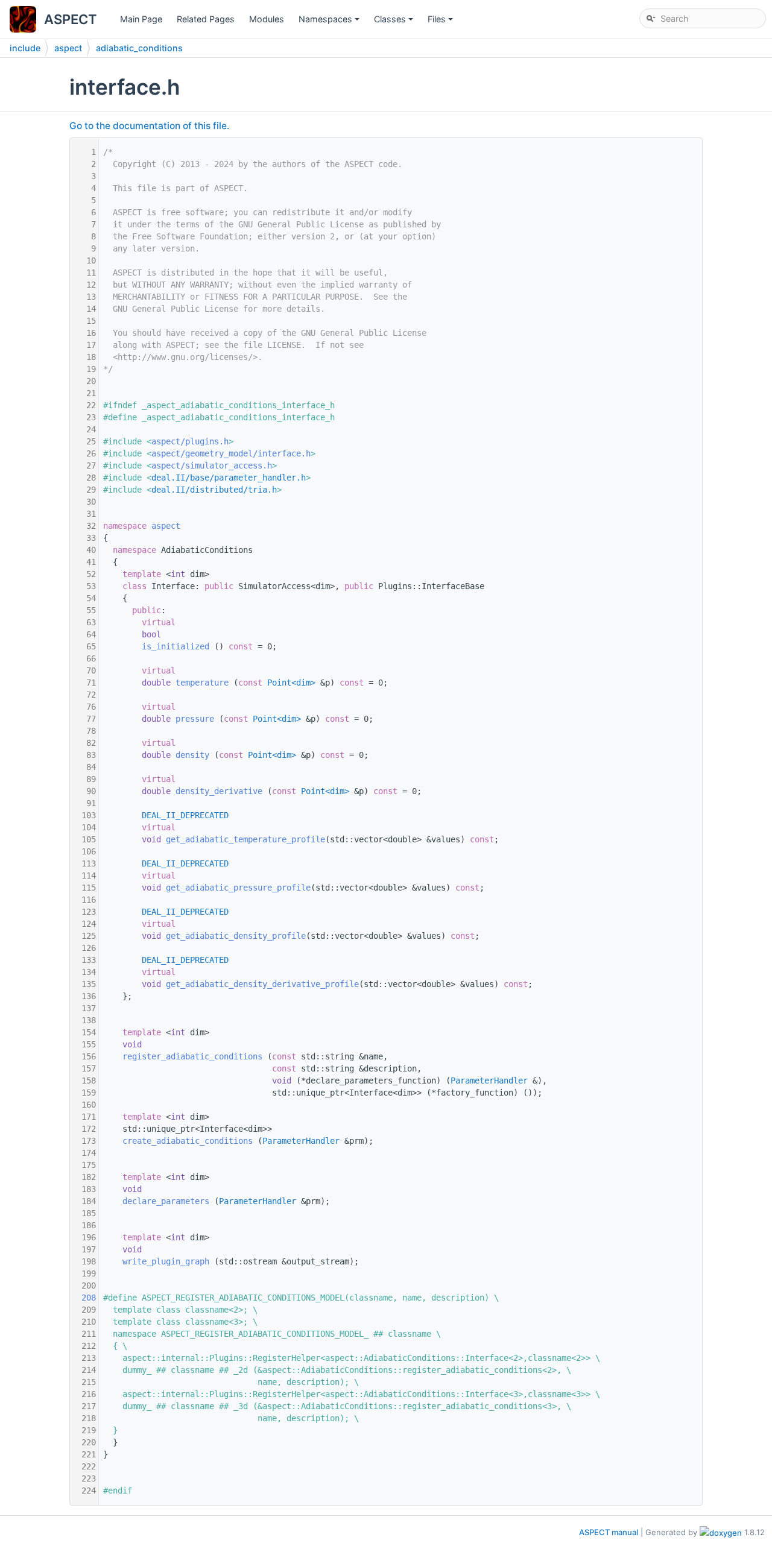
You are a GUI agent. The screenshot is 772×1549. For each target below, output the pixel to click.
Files (441, 22)
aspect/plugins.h (190, 441)
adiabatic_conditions (139, 48)
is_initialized (175, 646)
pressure (195, 719)
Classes (394, 22)
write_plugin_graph (165, 1261)
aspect (68, 48)
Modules (266, 19)
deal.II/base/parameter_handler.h (228, 477)
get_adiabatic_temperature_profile (245, 839)
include (25, 48)
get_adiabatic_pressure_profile (238, 887)
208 (84, 1297)
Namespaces (330, 22)
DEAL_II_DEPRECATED (185, 815)
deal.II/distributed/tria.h (214, 489)
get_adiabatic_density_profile (236, 936)
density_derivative (219, 791)
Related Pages (206, 19)
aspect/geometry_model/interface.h (231, 453)
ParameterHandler (489, 1080)
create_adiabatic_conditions (187, 1141)
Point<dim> (291, 682)
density (192, 755)
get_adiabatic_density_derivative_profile (262, 984)
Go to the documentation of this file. (149, 125)
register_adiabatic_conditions (192, 1056)
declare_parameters (165, 1201)
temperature (202, 682)
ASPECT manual (608, 1532)
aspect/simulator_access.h (211, 465)
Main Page (141, 19)
